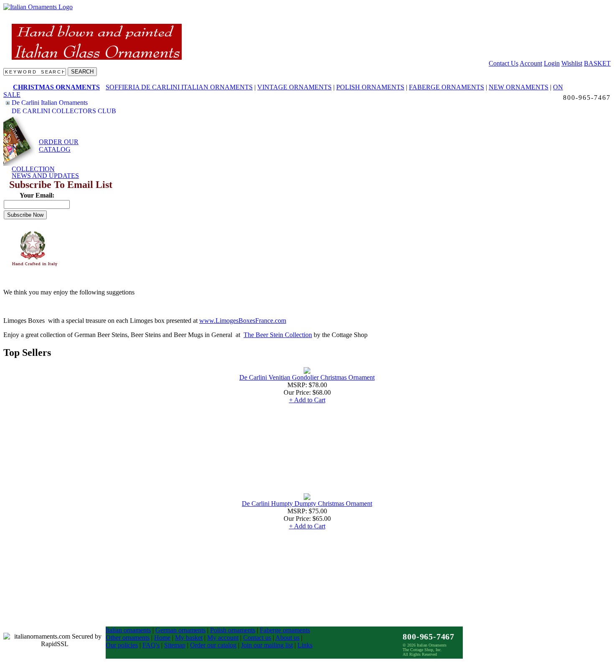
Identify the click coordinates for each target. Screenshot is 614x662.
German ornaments (180, 630)
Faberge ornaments (285, 630)
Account (531, 63)
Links (304, 645)
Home (162, 637)
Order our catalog (213, 645)
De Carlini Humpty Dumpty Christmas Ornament (307, 503)
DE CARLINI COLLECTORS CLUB (64, 110)
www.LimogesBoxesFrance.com (242, 320)
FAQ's (151, 645)
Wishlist (571, 63)
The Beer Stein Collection (278, 334)
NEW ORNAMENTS (518, 87)
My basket (189, 637)
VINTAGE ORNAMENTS (294, 87)
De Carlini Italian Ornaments (50, 102)
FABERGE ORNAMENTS (446, 87)
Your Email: (37, 195)
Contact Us (503, 63)
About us (287, 637)
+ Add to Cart (307, 399)
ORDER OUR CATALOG (59, 145)
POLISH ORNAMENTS (370, 87)
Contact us (257, 637)
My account (222, 637)
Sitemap (174, 645)
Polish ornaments (232, 630)
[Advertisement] (78, 249)
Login (552, 63)
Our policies (122, 645)
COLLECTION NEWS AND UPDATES (45, 172)
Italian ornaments (128, 630)
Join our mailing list (267, 645)
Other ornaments (128, 637)
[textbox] (34, 72)
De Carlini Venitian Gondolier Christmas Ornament (307, 377)
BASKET (597, 63)
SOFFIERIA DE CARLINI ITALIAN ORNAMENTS (179, 87)
